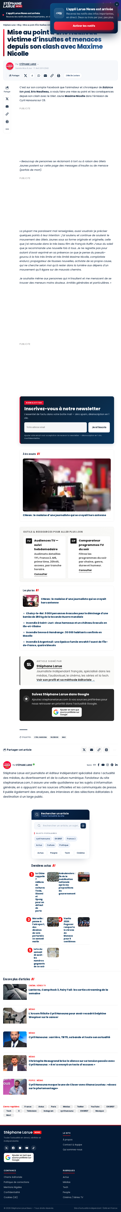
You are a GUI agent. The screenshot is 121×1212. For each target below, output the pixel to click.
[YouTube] (103, 765)
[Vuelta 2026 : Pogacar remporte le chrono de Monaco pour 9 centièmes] (84, 922)
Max (64, 737)
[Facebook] (98, 765)
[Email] (45, 75)
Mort (8, 1115)
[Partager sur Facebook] (32, 75)
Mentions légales (13, 1187)
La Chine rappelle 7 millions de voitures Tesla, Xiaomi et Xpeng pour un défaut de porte (40, 892)
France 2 (71, 838)
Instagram (48, 1111)
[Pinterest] (112, 765)
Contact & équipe (72, 1144)
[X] (6, 1148)
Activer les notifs (84, 25)
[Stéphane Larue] (12, 5)
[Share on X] (25, 75)
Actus (39, 845)
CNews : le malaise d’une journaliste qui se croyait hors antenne (64, 515)
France (27, 1106)
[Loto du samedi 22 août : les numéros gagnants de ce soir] (53, 952)
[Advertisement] (67, 133)
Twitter (80, 1106)
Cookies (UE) (11, 1197)
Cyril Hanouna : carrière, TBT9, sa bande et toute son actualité (69, 1037)
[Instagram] (107, 765)
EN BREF (58, 838)
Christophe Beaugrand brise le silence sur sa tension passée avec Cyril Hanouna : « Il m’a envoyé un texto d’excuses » (72, 1062)
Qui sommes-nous (72, 1149)
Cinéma (81, 853)
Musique (99, 1111)
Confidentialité (12, 1192)
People (53, 853)
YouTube (95, 1106)
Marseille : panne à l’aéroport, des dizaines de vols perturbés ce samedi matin (38, 930)
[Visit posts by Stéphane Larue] (9, 66)
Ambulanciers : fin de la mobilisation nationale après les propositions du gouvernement (67, 883)
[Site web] (94, 765)
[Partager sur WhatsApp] (38, 75)
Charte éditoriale (13, 1177)
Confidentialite (32, 438)
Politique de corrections (16, 1182)
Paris (53, 1106)
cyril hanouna (40, 737)
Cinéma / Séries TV (37, 985)
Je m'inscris (99, 427)
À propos (67, 1139)
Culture (51, 845)
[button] (52, 75)
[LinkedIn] (116, 765)
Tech (67, 853)
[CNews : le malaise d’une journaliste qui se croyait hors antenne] (67, 484)
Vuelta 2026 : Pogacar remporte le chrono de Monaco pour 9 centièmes (69, 930)
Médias (32, 1009)
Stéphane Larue (27, 64)
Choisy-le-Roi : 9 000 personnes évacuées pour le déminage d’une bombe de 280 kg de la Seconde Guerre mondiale (65, 615)
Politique (63, 845)
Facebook (54, 737)
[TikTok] (33, 1148)
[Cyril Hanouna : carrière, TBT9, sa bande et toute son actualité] (15, 1040)
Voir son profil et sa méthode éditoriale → (66, 680)
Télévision (32, 1111)
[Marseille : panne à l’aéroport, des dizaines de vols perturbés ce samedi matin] (53, 922)
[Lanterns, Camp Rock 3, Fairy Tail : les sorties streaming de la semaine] (15, 993)
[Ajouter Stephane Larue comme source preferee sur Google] (67, 712)
